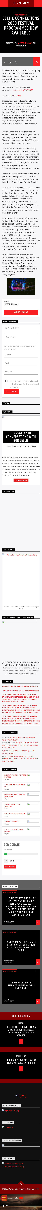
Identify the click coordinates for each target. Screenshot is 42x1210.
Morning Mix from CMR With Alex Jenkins (14, 795)
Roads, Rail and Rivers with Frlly (14, 785)
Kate (4, 751)
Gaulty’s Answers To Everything (12, 805)
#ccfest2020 (15, 95)
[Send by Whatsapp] (29, 61)
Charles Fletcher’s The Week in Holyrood (16, 776)
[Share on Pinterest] (16, 61)
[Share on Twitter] (9, 61)
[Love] (36, 61)
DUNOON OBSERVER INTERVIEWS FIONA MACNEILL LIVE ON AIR (21, 985)
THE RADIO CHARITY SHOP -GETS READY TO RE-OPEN (20, 686)
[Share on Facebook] (4, 61)
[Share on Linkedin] (22, 61)
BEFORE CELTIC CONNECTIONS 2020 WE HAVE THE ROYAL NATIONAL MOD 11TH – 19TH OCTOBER (21, 1031)
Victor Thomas (25, 43)
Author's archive (21, 312)
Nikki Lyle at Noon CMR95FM (14, 813)
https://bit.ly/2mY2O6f (23, 90)
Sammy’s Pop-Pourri (11, 821)
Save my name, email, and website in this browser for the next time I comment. (24, 381)
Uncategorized (21, 15)
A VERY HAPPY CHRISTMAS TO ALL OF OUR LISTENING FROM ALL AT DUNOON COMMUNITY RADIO (21, 946)
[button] (3, 1206)
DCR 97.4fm (21, 3)
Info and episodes (21, 480)
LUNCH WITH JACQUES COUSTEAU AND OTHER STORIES (20, 690)
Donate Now (10, 866)
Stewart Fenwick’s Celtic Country (13, 830)
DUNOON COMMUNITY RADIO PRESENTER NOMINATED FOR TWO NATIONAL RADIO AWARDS (20, 745)
